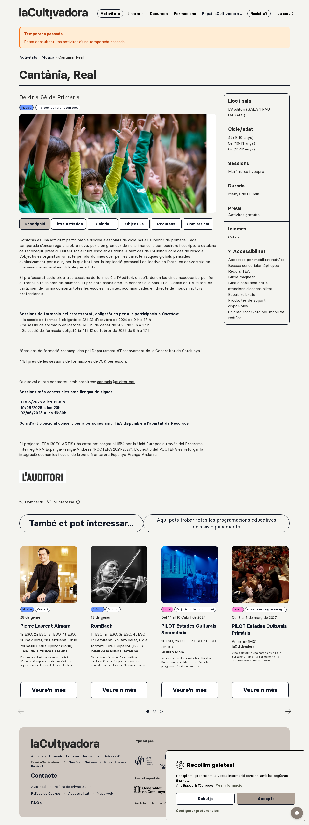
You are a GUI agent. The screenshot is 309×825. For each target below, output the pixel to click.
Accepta (266, 798)
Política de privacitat (70, 786)
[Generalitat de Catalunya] (149, 790)
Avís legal (39, 786)
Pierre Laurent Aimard (45, 626)
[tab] (34, 224)
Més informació (228, 785)
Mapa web (105, 793)
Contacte (44, 775)
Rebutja (205, 798)
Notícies (105, 762)
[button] (297, 813)
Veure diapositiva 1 (147, 711)
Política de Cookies (46, 793)
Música (48, 57)
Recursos (72, 756)
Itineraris (56, 756)
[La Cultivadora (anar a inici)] (53, 13)
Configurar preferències (197, 811)
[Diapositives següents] (288, 711)
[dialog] (235, 785)
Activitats (28, 57)
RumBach (101, 626)
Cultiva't (37, 766)
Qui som (91, 762)
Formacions (91, 756)
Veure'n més (54, 691)
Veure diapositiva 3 (161, 711)
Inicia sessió (112, 756)
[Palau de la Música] (144, 760)
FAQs (36, 802)
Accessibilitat (79, 793)
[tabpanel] (117, 364)
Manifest (75, 762)
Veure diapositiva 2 (154, 711)
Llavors (120, 762)
